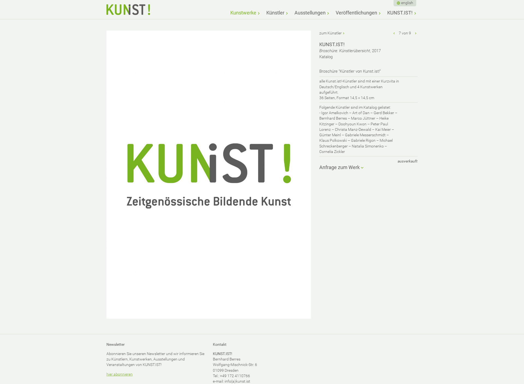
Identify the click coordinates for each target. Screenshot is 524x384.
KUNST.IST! (400, 13)
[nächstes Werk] (415, 33)
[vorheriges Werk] (394, 33)
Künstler (275, 13)
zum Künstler (330, 33)
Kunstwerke (243, 13)
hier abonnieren (119, 374)
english (407, 3)
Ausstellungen (310, 13)
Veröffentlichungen (356, 13)
